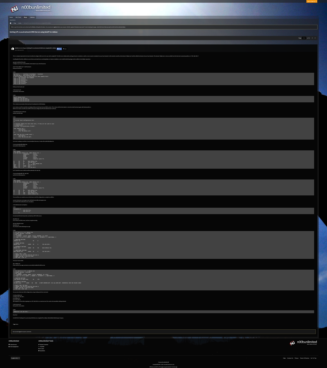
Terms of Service (304, 358)
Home (11, 17)
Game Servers (13, 344)
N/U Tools (18, 17)
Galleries (32, 17)
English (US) (14, 358)
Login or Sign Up (311, 1)
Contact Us (290, 358)
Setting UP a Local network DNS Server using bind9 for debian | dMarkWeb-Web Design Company (41, 318)
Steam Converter (44, 344)
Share (60, 48)
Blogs (25, 17)
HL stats (42, 348)
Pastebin (42, 346)
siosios (17, 48)
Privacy (296, 358)
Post (66, 49)
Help (284, 358)
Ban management (14, 346)
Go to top (313, 358)
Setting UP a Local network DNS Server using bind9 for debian (41, 48)
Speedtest (42, 350)
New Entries (12, 20)
